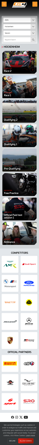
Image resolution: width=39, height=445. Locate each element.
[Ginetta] (10, 302)
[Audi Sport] (29, 264)
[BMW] (10, 283)
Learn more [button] (30, 435)
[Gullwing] (29, 382)
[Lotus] (29, 302)
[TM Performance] (10, 382)
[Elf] (29, 363)
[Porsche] (10, 340)
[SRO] (29, 401)
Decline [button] (12, 441)
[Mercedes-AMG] (29, 321)
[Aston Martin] (10, 264)
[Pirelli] (10, 363)
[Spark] (10, 401)
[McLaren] (10, 321)
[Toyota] (29, 340)
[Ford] (29, 283)
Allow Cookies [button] (26, 441)
